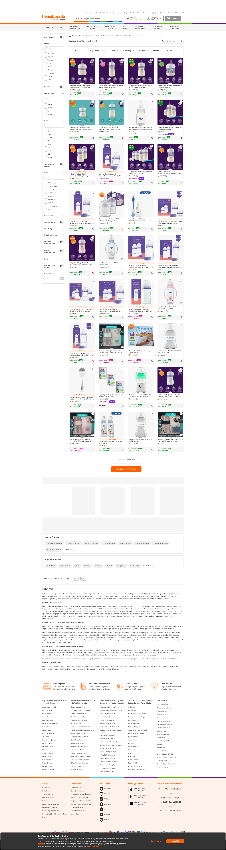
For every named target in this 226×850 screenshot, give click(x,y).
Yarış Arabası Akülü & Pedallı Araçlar (111, 710)
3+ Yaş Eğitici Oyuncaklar (108, 768)
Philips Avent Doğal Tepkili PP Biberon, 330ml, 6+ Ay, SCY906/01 (111, 86)
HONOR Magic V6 (162, 767)
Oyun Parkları (46, 713)
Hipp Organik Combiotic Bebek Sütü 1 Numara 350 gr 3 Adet (111, 395)
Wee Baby (50, 60)
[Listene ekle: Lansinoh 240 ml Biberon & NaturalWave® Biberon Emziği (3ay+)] (92, 193)
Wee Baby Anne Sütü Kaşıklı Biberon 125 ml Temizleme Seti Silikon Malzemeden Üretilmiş (140, 220)
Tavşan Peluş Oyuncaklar (108, 752)
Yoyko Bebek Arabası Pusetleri (80, 756)
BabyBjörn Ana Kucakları (79, 720)
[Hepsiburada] (53, 17)
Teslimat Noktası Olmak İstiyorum (81, 804)
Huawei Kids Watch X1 (164, 721)
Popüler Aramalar (162, 711)
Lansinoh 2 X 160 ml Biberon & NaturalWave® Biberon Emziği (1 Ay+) (111, 310)
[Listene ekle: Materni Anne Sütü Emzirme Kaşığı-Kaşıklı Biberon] (151, 325)
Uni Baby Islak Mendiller (78, 750)
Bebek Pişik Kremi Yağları (50, 723)
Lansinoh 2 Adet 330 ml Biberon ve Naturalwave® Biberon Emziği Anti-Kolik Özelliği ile (169, 266)
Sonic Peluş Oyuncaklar (107, 771)
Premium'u (55, 20)
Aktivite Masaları (133, 720)
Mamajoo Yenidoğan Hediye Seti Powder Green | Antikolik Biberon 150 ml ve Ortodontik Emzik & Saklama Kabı (111, 352)
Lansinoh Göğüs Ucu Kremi (79, 737)
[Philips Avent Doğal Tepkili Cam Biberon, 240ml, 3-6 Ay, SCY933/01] (111, 113)
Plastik (49, 107)
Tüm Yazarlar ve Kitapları (164, 708)
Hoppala (131, 743)
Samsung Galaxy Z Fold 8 (165, 754)
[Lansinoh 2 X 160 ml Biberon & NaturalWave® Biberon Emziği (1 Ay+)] (111, 292)
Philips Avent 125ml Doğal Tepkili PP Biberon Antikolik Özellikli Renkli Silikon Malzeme (81, 87)
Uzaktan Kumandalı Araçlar (136, 717)
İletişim (44, 817)
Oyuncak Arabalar (48, 733)
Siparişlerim (89, 13)
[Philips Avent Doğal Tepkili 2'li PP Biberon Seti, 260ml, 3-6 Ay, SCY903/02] (82, 157)
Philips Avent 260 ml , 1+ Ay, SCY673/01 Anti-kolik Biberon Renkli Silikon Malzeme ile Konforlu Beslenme (170, 173)
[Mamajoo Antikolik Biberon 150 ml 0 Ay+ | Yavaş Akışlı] (170, 336)
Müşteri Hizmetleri (143, 13)
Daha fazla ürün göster (126, 469)
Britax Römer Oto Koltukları (79, 763)
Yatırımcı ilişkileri (47, 794)
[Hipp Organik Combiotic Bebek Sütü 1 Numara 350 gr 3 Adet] (111, 380)
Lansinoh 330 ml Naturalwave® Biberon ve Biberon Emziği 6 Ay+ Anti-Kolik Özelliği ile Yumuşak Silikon (82, 354)
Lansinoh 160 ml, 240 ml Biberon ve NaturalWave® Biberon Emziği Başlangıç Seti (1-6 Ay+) (81, 310)
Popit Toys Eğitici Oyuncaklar (80, 760)
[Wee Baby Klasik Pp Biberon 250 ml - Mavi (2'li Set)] (111, 425)
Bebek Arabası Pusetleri (49, 707)
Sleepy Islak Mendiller (78, 707)
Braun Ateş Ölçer (76, 723)
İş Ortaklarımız (46, 791)
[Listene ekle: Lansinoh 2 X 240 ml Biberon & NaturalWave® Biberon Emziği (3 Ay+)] (151, 237)
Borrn (49, 80)
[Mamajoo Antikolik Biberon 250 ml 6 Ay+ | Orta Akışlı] (141, 425)
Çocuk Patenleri (47, 727)
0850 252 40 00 (170, 802)
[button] (82, 93)
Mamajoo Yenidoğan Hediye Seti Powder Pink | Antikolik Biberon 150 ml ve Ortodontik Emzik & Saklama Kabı (82, 440)
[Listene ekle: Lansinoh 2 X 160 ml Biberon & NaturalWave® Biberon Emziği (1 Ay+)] (122, 281)
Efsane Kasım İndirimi (163, 718)
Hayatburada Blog (76, 788)
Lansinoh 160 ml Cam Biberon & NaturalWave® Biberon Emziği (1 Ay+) (141, 310)
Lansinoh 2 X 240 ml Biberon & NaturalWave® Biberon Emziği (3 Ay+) (141, 266)
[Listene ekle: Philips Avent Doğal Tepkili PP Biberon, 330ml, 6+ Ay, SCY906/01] (122, 60)
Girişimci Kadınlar (129, 13)
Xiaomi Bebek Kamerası (78, 753)
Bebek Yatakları (47, 756)
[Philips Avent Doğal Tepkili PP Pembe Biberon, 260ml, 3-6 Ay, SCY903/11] (82, 248)
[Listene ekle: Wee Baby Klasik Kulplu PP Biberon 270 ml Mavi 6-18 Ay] (122, 237)
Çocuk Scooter (47, 710)
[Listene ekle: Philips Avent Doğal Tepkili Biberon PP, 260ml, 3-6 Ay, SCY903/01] (151, 60)
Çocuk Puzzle (132, 740)
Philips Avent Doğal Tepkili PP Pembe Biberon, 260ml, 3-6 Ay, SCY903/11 (81, 264)
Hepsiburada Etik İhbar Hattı (170, 810)
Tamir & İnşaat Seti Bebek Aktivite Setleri (112, 742)
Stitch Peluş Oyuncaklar (107, 713)
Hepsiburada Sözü (162, 705)
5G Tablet (160, 744)
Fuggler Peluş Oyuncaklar (108, 748)
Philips (49, 66)
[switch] (61, 37)
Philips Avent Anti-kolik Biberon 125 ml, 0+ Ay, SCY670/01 (170, 86)
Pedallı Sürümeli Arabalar (136, 733)
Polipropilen (51, 98)
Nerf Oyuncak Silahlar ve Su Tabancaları (83, 730)
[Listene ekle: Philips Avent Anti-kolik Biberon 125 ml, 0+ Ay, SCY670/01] (181, 60)
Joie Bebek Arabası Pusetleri (80, 717)
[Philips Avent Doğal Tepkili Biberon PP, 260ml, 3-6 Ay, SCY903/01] (141, 71)
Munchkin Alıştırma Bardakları (80, 727)
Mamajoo (50, 70)
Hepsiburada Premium (159, 13)
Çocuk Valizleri (133, 746)
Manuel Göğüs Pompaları (107, 758)
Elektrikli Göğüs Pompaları (108, 738)
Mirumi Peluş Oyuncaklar (107, 720)
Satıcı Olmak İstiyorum (78, 791)
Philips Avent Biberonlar (78, 713)
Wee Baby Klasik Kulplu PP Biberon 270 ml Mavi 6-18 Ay (110, 264)
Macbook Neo (161, 731)
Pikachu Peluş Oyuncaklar (108, 717)
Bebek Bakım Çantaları (49, 740)
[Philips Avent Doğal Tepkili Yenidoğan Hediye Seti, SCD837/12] (170, 113)
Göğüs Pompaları (47, 753)
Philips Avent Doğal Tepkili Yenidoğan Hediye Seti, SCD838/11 (140, 172)
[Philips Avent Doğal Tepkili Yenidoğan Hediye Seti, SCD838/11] (141, 157)
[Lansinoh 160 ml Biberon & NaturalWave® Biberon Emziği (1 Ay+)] (111, 157)
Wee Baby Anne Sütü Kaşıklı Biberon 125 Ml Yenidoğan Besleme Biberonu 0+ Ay (140, 128)
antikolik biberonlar (156, 616)
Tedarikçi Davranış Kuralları (79, 797)
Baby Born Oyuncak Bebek (136, 769)
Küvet (44, 750)
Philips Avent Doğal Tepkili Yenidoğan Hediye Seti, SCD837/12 (170, 128)
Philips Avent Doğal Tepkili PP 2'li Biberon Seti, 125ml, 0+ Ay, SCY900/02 (109, 220)
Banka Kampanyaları (77, 811)
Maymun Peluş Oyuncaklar (108, 723)
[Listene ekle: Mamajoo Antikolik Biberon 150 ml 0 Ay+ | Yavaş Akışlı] (181, 325)
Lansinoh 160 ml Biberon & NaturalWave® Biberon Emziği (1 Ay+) (111, 175)
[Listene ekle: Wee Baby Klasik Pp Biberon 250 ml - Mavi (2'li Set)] (122, 413)
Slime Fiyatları (46, 730)
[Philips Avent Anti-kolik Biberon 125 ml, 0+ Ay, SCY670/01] (170, 71)
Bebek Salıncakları (48, 769)
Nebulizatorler (46, 760)
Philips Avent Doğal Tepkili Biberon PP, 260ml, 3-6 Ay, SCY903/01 (141, 86)
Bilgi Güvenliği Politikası (49, 807)
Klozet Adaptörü (133, 760)
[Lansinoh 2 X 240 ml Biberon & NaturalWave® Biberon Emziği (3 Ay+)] (141, 248)
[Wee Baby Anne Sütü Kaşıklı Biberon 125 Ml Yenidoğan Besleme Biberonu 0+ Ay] (141, 113)
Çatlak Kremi (132, 750)
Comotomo (50, 73)
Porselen (50, 114)
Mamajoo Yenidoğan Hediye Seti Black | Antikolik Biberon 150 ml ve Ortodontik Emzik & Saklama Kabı (170, 440)
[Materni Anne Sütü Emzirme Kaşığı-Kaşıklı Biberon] (141, 336)
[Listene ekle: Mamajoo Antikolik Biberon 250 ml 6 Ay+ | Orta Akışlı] (151, 413)
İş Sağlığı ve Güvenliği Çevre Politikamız (54, 814)
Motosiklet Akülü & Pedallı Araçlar (110, 707)
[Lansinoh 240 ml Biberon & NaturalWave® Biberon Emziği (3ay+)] (82, 204)
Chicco (49, 63)
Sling (129, 753)
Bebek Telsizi (132, 763)
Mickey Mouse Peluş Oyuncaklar (110, 765)
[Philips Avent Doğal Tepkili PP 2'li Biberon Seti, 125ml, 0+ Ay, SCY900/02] (111, 204)
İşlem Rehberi (75, 814)
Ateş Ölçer (45, 737)
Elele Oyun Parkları (77, 769)
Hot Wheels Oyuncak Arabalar (80, 710)
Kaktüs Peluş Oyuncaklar (107, 735)
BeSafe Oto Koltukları (135, 766)
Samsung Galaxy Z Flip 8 (164, 760)
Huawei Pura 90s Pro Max (165, 724)
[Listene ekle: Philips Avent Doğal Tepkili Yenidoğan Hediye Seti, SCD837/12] (181, 101)
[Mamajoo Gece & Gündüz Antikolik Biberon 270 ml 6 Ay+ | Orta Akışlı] (141, 380)
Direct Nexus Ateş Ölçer (78, 766)
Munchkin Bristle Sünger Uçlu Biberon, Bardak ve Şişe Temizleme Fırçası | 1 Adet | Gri (82, 398)
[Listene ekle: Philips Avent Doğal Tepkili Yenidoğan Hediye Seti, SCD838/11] (151, 146)
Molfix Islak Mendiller (77, 743)
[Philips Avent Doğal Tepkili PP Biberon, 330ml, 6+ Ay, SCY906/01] (111, 71)
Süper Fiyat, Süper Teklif (103, 13)
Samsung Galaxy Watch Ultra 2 (166, 764)
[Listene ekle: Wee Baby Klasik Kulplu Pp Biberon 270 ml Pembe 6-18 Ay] (181, 281)
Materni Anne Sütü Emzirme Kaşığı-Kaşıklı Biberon (140, 352)
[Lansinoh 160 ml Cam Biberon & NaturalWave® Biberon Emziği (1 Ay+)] (141, 292)
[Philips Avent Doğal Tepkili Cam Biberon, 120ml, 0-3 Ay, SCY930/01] (82, 113)
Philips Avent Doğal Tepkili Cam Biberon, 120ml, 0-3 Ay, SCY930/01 (81, 128)
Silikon (49, 104)
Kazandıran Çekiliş (163, 734)
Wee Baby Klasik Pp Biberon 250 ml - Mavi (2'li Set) (111, 442)
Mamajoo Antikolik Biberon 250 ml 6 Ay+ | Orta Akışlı (140, 440)
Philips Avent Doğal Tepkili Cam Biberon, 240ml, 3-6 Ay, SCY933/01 (110, 128)
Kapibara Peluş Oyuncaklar (108, 761)
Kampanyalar (117, 13)
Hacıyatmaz (132, 710)
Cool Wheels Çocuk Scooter (80, 740)
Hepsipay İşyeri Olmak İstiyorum (81, 794)
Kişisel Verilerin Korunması (50, 804)
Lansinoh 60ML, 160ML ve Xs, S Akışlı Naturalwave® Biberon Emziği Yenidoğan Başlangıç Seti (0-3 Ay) (170, 222)
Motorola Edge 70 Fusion (164, 741)
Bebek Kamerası (47, 763)
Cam (48, 101)
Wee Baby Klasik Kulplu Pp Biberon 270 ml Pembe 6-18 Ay (169, 308)
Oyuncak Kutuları (133, 723)
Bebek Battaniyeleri (134, 727)
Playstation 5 (161, 737)
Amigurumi (131, 707)
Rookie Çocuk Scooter (78, 733)
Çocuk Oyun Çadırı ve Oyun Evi (138, 730)
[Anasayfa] (70, 35)
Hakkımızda (46, 788)
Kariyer (44, 801)
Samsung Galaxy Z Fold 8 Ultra (166, 757)
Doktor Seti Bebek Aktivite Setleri (110, 727)
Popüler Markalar (162, 714)
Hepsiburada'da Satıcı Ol (176, 13)
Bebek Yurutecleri (48, 743)
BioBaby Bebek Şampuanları (80, 746)
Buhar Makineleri (47, 746)
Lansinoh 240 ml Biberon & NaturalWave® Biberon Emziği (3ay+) (82, 222)
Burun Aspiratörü (47, 766)
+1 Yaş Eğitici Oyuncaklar (107, 755)
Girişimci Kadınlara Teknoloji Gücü (81, 801)
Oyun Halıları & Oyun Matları (137, 713)
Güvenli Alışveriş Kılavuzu (50, 811)
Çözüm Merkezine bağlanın (170, 789)
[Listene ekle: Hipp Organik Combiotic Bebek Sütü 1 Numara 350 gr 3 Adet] (122, 369)
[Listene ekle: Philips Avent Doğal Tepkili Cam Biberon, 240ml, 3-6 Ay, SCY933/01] (122, 101)
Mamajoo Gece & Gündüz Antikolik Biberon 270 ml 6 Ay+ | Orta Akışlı (140, 395)
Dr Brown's (50, 76)
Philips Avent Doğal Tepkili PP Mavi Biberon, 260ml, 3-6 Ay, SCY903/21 (169, 395)
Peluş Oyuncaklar (47, 720)
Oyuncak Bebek (133, 737)
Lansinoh (50, 56)
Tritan (49, 111)
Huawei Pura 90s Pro (163, 728)
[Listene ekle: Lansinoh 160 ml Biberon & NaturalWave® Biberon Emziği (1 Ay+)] (122, 146)
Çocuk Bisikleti (47, 717)
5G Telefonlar (161, 747)
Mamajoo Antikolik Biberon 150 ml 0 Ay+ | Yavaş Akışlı (169, 352)
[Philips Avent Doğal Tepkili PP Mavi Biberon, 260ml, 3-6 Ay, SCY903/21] (170, 380)
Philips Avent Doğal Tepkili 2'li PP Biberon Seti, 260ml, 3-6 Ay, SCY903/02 (80, 175)
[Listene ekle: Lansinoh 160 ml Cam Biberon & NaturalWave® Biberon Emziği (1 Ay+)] (151, 281)
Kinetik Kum (132, 756)
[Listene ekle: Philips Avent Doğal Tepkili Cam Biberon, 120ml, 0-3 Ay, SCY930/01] (92, 101)
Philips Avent (51, 53)
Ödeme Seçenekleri (77, 807)
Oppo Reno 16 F (162, 751)
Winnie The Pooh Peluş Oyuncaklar (111, 745)
